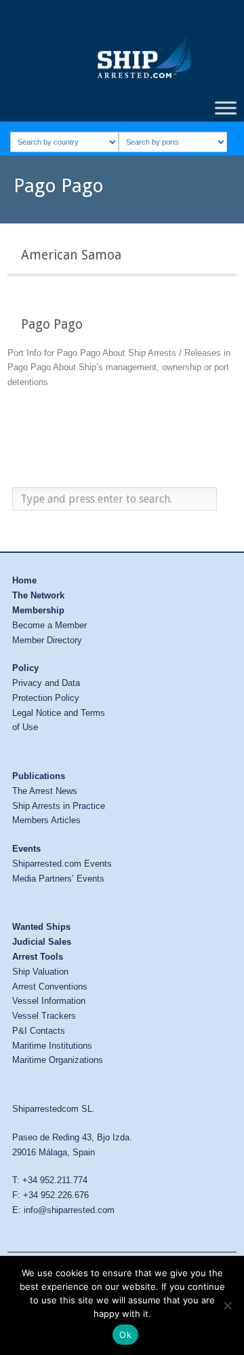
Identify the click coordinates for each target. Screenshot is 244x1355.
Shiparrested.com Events (62, 864)
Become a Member (49, 625)
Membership (38, 610)
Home (24, 580)
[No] (227, 1305)
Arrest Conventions (49, 986)
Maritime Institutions (52, 1046)
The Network (38, 595)
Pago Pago (52, 324)
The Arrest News (44, 791)
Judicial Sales (41, 942)
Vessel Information (48, 1001)
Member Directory (47, 640)
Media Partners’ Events (58, 878)
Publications (38, 776)
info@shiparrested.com (69, 1210)
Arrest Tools (37, 957)
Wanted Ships (41, 927)
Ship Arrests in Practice (58, 806)
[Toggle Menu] (226, 107)
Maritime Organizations (57, 1060)
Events (26, 849)
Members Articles (46, 820)
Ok (125, 1334)
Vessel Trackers (44, 1016)
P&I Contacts (38, 1031)
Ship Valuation (40, 971)
